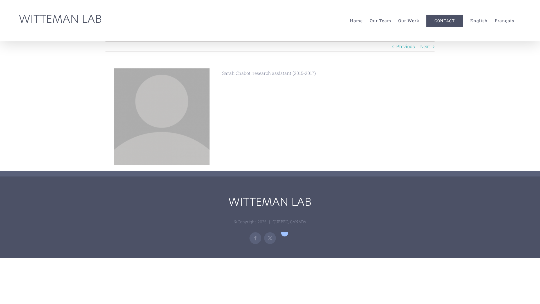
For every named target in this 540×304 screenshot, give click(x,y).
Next (425, 46)
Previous (405, 46)
